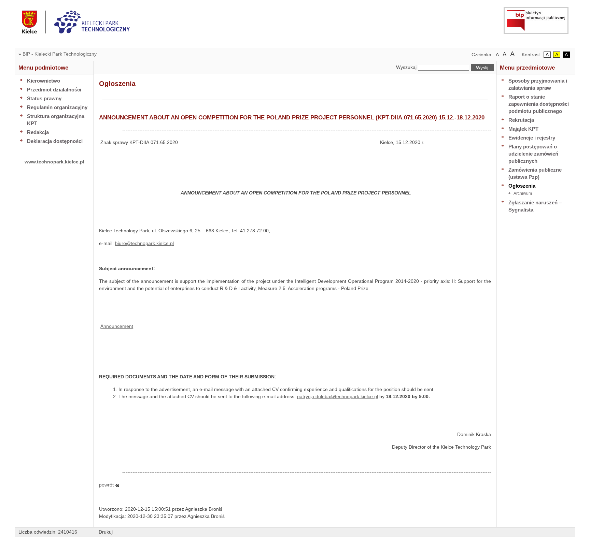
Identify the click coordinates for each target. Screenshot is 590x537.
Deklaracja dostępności (55, 141)
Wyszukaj (406, 67)
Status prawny (44, 98)
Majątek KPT (523, 129)
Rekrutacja (521, 120)
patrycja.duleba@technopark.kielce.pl (337, 396)
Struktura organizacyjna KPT (55, 119)
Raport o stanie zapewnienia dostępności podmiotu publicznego (538, 104)
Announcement (116, 326)
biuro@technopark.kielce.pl (144, 243)
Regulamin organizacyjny (57, 107)
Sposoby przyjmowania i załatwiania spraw (537, 84)
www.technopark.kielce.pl (54, 161)
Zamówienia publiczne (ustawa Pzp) (535, 173)
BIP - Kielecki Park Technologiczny (60, 54)
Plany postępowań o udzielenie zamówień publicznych (533, 154)
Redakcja (38, 132)
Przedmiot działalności (54, 89)
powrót (106, 485)
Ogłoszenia (521, 186)
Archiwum (523, 193)
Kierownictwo (43, 81)
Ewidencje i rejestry (531, 138)
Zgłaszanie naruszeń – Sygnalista (535, 206)
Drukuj (106, 532)
